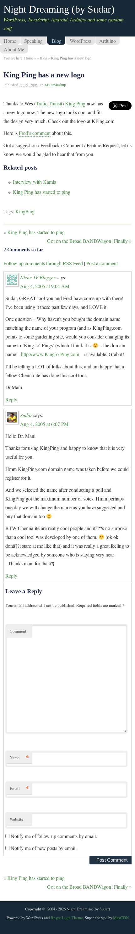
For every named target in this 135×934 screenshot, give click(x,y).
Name (19, 757)
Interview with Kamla (34, 181)
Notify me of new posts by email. (44, 848)
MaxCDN (121, 917)
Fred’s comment (35, 133)
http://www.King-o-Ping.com (50, 354)
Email (19, 788)
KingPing (25, 211)
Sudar (26, 415)
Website (16, 819)
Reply (11, 399)
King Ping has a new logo (43, 75)
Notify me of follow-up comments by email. (54, 836)
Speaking (33, 40)
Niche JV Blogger (37, 277)
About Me (14, 49)
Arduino (107, 40)
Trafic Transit (49, 103)
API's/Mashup (55, 84)
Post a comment (102, 263)
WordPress (80, 40)
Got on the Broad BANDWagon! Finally (89, 241)
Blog (57, 40)
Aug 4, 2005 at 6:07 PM (44, 424)
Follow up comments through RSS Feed (43, 263)
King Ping (75, 103)
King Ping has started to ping (41, 191)
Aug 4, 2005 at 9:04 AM (44, 286)
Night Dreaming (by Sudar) (59, 9)
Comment (18, 631)
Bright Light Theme (67, 917)
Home (10, 40)
